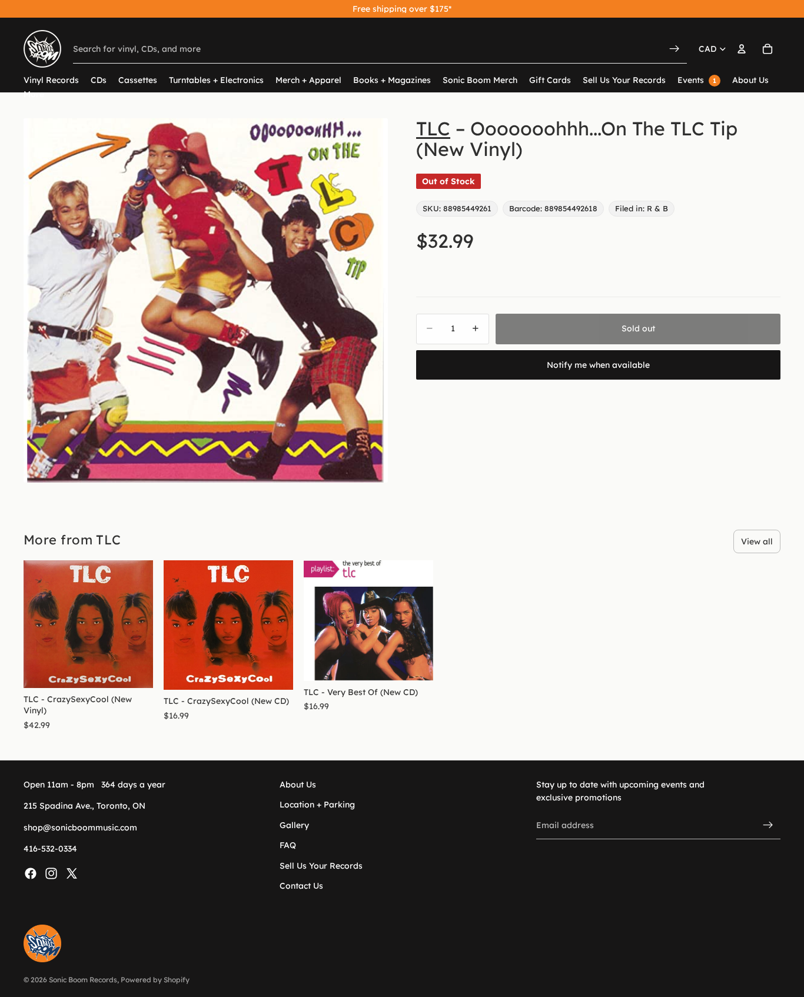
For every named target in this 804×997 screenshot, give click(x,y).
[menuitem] (34, 94)
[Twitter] (72, 873)
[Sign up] (768, 825)
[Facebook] (31, 873)
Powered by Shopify (155, 979)
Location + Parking (317, 805)
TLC (433, 128)
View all (757, 541)
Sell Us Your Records (321, 865)
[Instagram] (51, 873)
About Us (298, 784)
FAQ (288, 845)
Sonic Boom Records (83, 979)
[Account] (742, 49)
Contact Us (301, 885)
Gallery (294, 825)
